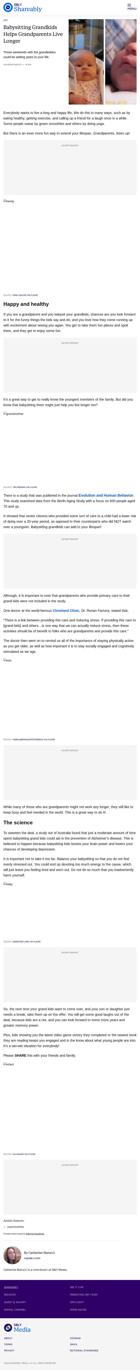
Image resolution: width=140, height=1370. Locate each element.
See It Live (77, 1287)
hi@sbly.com (32, 1258)
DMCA (73, 1344)
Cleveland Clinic (66, 610)
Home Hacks (78, 1309)
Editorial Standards (35, 1233)
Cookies (75, 1338)
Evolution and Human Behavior (106, 495)
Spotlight (77, 1302)
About (8, 1338)
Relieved (10, 1294)
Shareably (11, 1287)
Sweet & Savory (15, 1302)
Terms (8, 1344)
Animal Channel (15, 1309)
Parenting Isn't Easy (84, 1294)
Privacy (9, 1350)
